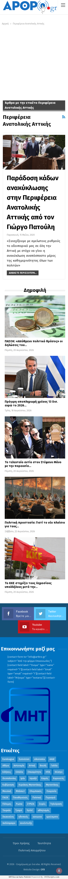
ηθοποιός (23, 816)
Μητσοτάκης (52, 784)
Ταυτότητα (44, 843)
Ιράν (23, 778)
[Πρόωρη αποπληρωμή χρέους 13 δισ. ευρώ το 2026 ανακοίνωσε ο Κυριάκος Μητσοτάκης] (35, 377)
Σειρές (42, 804)
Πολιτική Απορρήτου (32, 850)
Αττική (32, 765)
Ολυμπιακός (35, 791)
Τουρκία (6, 810)
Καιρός (44, 778)
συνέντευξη (26, 823)
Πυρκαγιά (50, 797)
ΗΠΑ (48, 772)
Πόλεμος (6, 804)
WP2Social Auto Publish (20, 877)
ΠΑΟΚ (5, 797)
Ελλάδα (19, 772)
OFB (43, 869)
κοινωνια (37, 816)
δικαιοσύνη (8, 816)
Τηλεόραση (56, 804)
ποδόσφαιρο (8, 823)
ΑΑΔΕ (52, 759)
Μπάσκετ (20, 791)
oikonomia (39, 759)
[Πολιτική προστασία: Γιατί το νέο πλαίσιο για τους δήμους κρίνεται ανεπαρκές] (35, 498)
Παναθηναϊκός (20, 797)
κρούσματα (52, 816)
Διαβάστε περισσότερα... (22, 273)
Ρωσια (19, 804)
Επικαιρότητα (34, 772)
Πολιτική (36, 797)
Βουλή (43, 765)
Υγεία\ (30, 810)
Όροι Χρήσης (21, 843)
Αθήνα (5, 765)
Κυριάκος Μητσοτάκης (30, 784)
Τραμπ (18, 810)
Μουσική (6, 791)
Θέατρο (59, 772)
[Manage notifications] (59, 871)
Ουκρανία (51, 791)
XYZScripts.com (51, 877)
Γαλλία (54, 765)
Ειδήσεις (6, 772)
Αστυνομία (19, 765)
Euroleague (8, 759)
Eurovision (24, 759)
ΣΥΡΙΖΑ (30, 804)
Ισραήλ (33, 778)
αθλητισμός (43, 810)
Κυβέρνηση (8, 784)
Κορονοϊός (58, 778)
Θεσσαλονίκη (9, 778)
